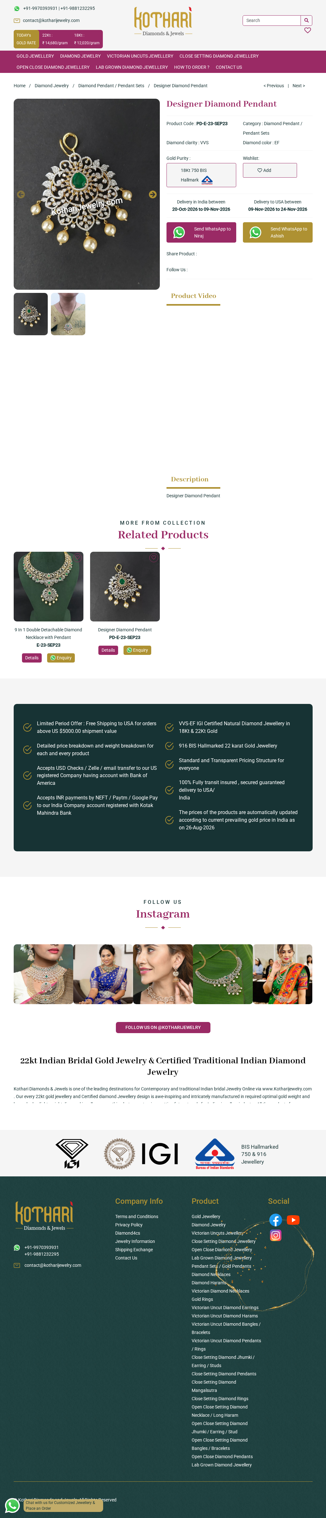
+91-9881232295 (77, 8)
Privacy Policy (129, 1224)
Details (32, 657)
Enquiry (64, 657)
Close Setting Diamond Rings (220, 1398)
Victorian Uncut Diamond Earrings (225, 1307)
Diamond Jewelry (80, 56)
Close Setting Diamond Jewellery (219, 56)
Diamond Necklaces (211, 1274)
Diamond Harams (209, 1282)
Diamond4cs (127, 1233)
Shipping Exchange (134, 1249)
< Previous (274, 85)
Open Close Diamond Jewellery (53, 67)
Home (19, 85)
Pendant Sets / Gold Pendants (221, 1266)
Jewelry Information (135, 1241)
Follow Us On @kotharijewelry (163, 1027)
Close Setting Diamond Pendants (224, 1373)
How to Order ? (191, 67)
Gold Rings (202, 1299)
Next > (299, 85)
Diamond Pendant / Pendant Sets (111, 85)
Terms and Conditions (136, 1216)
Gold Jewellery (35, 56)
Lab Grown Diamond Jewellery (132, 67)
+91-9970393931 (40, 8)
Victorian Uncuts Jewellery (140, 56)
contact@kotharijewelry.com (51, 20)
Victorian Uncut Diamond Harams (225, 1315)
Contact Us (229, 67)
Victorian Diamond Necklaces (220, 1291)
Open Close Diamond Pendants (222, 1456)
